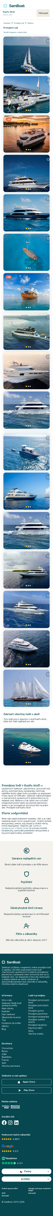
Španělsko (6, 1057)
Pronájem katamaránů (38, 1017)
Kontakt (5, 1196)
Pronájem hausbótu (37, 1025)
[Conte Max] (26, 173)
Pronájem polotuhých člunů (38, 1006)
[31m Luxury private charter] (26, 648)
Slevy (30, 1031)
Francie (5, 1060)
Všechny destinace (11, 1066)
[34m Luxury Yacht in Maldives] (26, 609)
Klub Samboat (8, 1014)
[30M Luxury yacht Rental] (26, 530)
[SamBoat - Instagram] (10, 1122)
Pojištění (6, 1011)
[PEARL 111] (26, 688)
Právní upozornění (10, 1188)
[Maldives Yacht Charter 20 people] (26, 746)
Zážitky (5, 1026)
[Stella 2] (26, 252)
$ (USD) (25, 1179)
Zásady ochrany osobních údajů (39, 1189)
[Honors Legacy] (26, 491)
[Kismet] (26, 370)
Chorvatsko (7, 1048)
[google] (8, 1146)
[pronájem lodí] (14, 5)
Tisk (4, 1020)
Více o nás (7, 1000)
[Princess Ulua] (26, 570)
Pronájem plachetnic (38, 1014)
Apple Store (28, 1081)
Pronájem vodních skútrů (36, 1020)
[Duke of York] (26, 212)
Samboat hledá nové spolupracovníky (11, 1004)
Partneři (32, 1193)
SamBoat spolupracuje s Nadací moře (22, 826)
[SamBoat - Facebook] (4, 1122)
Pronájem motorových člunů (38, 1001)
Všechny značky (35, 1034)
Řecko (5, 1051)
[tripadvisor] (10, 1158)
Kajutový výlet (35, 1028)
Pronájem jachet (36, 1011)
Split (4, 1063)
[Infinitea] (26, 94)
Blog (4, 1029)
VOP (4, 1193)
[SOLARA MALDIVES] (26, 331)
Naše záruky (7, 1008)
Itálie (4, 1054)
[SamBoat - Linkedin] (16, 1122)
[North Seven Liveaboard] (26, 410)
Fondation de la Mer (11, 1023)
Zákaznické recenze (11, 1017)
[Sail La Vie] (26, 55)
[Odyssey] (26, 451)
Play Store (28, 1090)
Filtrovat (43, 13)
